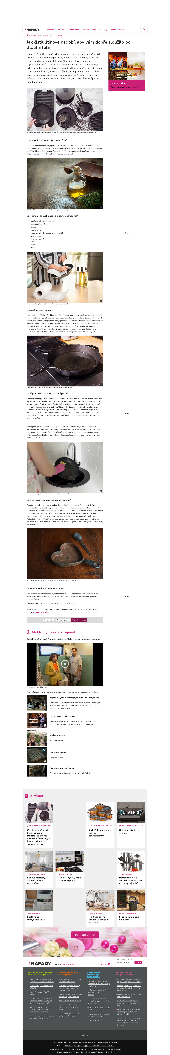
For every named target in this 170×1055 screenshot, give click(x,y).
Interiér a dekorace (40, 874)
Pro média (106, 1042)
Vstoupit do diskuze (79, 620)
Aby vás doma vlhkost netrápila (70, 1001)
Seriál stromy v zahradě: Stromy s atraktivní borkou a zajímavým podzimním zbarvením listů (41, 1000)
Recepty (103, 29)
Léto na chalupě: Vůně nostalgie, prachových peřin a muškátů (70, 995)
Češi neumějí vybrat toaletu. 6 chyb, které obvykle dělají (69, 1014)
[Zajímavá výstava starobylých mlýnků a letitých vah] (37, 703)
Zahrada (60, 29)
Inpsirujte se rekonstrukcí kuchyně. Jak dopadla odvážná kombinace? (98, 1001)
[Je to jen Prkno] (126, 67)
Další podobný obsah (85, 934)
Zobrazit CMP (109, 1052)
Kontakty (86, 1042)
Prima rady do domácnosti (43, 825)
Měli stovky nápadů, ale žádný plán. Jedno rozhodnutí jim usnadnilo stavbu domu (69, 988)
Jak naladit (89, 1046)
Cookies (100, 1052)
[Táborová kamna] (37, 755)
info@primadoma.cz (69, 964)
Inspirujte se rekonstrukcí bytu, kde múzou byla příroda (99, 1015)
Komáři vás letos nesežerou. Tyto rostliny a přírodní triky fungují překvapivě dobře (129, 1011)
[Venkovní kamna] (37, 738)
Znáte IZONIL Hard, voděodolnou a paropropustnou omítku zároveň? (100, 992)
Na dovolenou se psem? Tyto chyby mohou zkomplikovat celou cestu (129, 1003)
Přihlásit (138, 962)
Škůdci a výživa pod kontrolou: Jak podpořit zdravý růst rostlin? (42, 1017)
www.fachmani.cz (93, 977)
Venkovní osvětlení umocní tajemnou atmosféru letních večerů (69, 1007)
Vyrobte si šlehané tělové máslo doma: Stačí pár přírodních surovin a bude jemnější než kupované (128, 1021)
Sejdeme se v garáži (95, 1020)
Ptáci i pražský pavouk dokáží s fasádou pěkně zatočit (70, 980)
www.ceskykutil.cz (65, 974)
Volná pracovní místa (107, 1046)
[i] (65, 109)
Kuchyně (68, 874)
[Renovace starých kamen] (37, 771)
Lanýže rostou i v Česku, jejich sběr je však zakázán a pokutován (42, 980)
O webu (103, 964)
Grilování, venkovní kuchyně (134, 825)
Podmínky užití (78, 1052)
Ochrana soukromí (91, 1052)
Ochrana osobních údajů (64, 1052)
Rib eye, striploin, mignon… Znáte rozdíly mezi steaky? (129, 995)
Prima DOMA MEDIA (75, 1042)
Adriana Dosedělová (41, 612)
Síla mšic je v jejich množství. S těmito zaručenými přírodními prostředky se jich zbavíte (41, 1009)
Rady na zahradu (130, 914)
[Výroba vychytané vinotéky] (37, 720)
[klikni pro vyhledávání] (144, 29)
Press (76, 1046)
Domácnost (49, 29)
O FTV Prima (69, 1046)
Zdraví (94, 29)
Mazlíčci (86, 29)
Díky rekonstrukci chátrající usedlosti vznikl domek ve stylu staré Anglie (99, 983)
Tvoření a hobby (73, 29)
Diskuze (63, 620)
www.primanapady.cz (124, 974)
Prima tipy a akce (117, 29)
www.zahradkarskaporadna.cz (40, 974)
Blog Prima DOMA (96, 1042)
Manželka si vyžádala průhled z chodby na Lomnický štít (99, 1008)
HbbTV (96, 1046)
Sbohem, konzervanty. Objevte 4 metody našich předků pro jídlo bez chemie (129, 988)
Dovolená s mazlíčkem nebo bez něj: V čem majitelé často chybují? (129, 980)
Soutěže (114, 1042)
